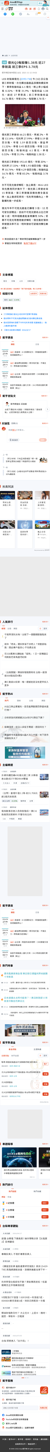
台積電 (11, 1209)
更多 (45, 628)
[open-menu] (2, 9)
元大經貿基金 (7, 1082)
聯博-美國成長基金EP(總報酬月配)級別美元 (19, 1062)
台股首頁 (33, 293)
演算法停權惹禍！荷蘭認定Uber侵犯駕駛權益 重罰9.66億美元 (7, 533)
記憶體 (11, 1202)
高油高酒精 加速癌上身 (24, 503)
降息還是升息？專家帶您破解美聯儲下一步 (25, 238)
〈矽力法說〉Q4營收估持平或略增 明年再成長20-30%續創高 (26, 472)
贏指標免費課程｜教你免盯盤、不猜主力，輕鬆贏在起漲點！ (28, 364)
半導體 (11, 1216)
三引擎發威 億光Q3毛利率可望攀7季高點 (20, 314)
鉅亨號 (20, 1439)
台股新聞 (14, 55)
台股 (6, 55)
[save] (37, 14)
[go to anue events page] (38, 8)
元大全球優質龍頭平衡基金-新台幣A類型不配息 (21, 1092)
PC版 (4, 1439)
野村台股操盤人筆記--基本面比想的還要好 (7, 503)
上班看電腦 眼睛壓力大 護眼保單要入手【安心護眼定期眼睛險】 (42, 503)
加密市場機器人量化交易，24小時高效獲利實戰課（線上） (29, 386)
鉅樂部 (28, 1439)
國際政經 (13, 807)
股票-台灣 (13, 1076)
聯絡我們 (31, 1444)
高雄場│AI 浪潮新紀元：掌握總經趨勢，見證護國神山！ (29, 353)
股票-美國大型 (15, 1066)
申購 (45, 1074)
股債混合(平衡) (15, 1096)
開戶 (45, 1063)
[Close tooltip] (43, 20)
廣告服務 (44, 1439)
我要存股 (43, 293)
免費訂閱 (43, 1408)
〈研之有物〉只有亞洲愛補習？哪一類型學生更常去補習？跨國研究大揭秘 (21, 460)
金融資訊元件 (20, 1444)
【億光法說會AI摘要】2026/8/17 (17, 329)
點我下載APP (30, 243)
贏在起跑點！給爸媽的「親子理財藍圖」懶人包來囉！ (23, 289)
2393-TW (26, 79)
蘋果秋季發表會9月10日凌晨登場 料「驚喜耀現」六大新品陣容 (24, 533)
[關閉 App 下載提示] (2, 3)
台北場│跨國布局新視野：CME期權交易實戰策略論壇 (29, 375)
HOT (12, 352)
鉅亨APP (12, 1439)
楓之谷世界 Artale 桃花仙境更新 (42, 533)
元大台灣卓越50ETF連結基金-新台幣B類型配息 (21, 1072)
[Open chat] (44, 14)
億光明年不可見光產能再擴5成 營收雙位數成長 (22, 318)
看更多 (44, 337)
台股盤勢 (13, 771)
